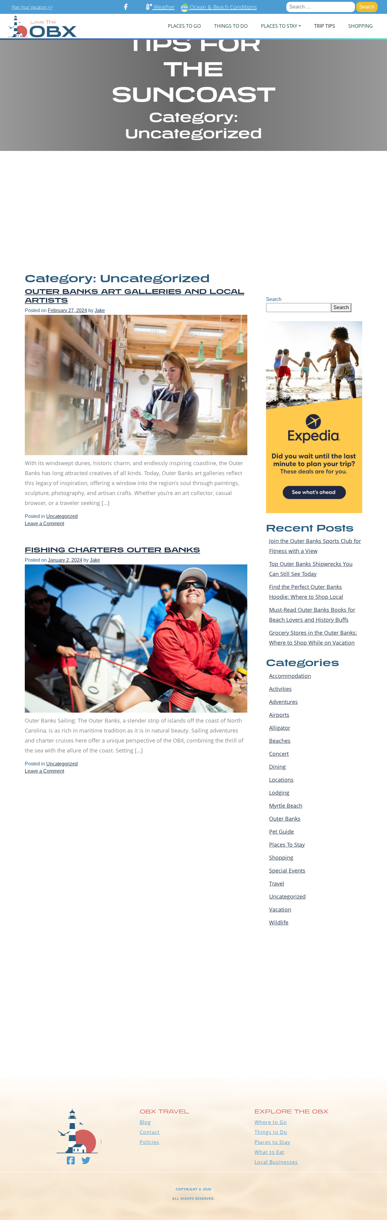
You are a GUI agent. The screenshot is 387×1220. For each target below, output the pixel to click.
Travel (276, 883)
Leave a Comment (44, 523)
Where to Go (271, 1122)
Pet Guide (281, 831)
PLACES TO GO (184, 26)
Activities (280, 688)
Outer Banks (285, 818)
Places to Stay (272, 1142)
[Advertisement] (193, 211)
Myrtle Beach (285, 805)
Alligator (279, 727)
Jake (100, 310)
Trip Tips (324, 26)
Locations (281, 779)
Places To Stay (287, 844)
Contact (150, 1132)
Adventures (283, 701)
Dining (277, 766)
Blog (145, 1122)
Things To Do (231, 26)
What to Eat (270, 1152)
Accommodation (290, 675)
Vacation (280, 909)
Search (273, 299)
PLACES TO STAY (279, 26)
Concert (279, 753)
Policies (149, 1142)
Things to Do (271, 1132)
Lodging (279, 792)
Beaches (280, 740)
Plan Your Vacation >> (32, 7)
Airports (279, 714)
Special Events (287, 870)
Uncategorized (62, 516)
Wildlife (278, 922)
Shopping (360, 26)
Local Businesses (276, 1162)
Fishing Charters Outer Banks (112, 549)
